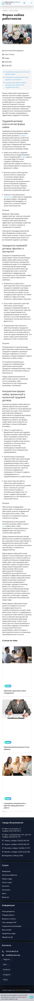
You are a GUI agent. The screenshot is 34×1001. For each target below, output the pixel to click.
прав (4, 526)
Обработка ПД (7, 937)
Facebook (6, 969)
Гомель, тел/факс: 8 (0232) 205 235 (16, 841)
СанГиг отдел (7, 882)
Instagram (6, 975)
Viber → (6, 964)
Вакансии (5, 897)
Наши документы (8, 911)
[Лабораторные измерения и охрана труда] (11, 3)
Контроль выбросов (9, 875)
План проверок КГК (9, 922)
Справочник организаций (11, 926)
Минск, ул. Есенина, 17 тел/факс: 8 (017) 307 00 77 (11, 830)
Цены (4, 893)
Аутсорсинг (6, 890)
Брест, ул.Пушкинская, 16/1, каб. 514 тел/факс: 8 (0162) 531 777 (16, 836)
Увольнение (8, 197)
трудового (23, 136)
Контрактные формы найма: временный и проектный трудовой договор (15, 85)
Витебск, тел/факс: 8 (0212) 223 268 (17, 852)
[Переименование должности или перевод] (17, 726)
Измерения (6, 871)
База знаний (6, 930)
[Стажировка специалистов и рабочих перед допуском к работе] (17, 783)
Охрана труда (7, 879)
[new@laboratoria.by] (4, 955)
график (23, 157)
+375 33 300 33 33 (12, 951)
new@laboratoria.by (13, 955)
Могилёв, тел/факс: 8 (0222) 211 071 (17, 848)
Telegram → (7, 959)
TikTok (5, 980)
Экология (5, 886)
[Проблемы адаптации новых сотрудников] (17, 671)
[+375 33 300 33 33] (4, 951)
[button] (25, 3)
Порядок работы (8, 915)
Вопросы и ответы (9, 919)
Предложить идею (8, 933)
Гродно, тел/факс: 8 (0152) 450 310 (16, 844)
